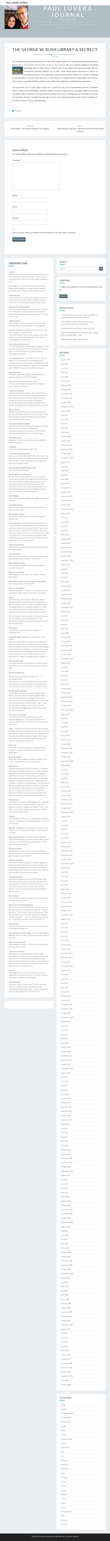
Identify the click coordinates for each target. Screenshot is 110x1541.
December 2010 (66, 1158)
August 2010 (65, 1175)
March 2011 (65, 1145)
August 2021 (65, 611)
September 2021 (67, 607)
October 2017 (66, 808)
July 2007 (64, 1333)
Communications (67, 1413)
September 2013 (67, 1017)
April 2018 (64, 782)
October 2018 (66, 757)
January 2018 (65, 795)
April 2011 (64, 1141)
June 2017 (64, 825)
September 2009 (67, 1222)
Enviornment (66, 1422)
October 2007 (66, 1320)
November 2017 (66, 804)
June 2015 (64, 928)
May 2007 (64, 1342)
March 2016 (65, 889)
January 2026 (65, 389)
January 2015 (65, 949)
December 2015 (66, 902)
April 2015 (64, 936)
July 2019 (64, 718)
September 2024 (67, 458)
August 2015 (65, 919)
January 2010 (65, 1205)
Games (63, 1430)
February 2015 (66, 945)
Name (15, 195)
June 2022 (64, 573)
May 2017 (64, 829)
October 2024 (66, 453)
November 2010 (66, 1162)
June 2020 (64, 671)
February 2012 (66, 1098)
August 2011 (65, 1124)
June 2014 (64, 979)
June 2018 (64, 774)
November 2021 (66, 599)
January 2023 (65, 543)
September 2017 (67, 812)
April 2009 (64, 1244)
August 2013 (65, 1021)
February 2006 (66, 1385)
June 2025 (64, 419)
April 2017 (64, 834)
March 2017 (65, 838)
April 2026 (64, 377)
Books (63, 1405)
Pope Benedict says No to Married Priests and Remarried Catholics (80, 128)
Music (63, 1473)
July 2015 (64, 923)
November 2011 (66, 1111)
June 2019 (64, 723)
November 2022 (66, 552)
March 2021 (65, 633)
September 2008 (67, 1273)
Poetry (63, 1482)
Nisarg (75, 1536)
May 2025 (64, 424)
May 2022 (64, 577)
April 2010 (64, 1192)
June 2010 (64, 1184)
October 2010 (66, 1167)
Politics (18, 111)
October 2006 (66, 1372)
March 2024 (65, 483)
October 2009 (66, 1218)
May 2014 (64, 983)
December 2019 (66, 697)
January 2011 (65, 1154)
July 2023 (64, 518)
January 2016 (65, 898)
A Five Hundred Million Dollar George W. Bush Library (44, 65)
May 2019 (64, 727)
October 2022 (66, 556)
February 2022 (66, 586)
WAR (62, 1516)
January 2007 (65, 1359)
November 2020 (66, 650)
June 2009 (64, 1235)
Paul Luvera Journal (17, 2)
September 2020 (67, 659)
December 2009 (66, 1209)
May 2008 (64, 1291)
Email (15, 206)
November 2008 (66, 1265)
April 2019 (64, 731)
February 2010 (66, 1201)
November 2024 (66, 449)
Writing (63, 1524)
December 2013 (66, 1004)
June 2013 (64, 1030)
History (63, 1435)
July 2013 (64, 1026)
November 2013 (66, 1009)
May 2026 (64, 372)
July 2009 (64, 1231)
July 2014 (64, 975)
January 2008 (65, 1308)
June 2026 (64, 368)
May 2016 (64, 881)
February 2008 (66, 1303)
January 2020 (65, 693)
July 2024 (64, 466)
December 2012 (66, 1056)
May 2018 (64, 778)
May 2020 (64, 676)
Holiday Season (66, 1439)
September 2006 (67, 1376)
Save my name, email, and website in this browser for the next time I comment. (44, 232)
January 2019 (65, 744)
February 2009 (66, 1252)
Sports (63, 1503)
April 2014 (64, 987)
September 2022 (67, 560)
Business (64, 1409)
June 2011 (64, 1133)
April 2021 (64, 629)
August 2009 (65, 1227)
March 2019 (65, 735)
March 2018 (65, 787)
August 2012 (65, 1073)
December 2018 (66, 748)
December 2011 (66, 1107)
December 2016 (66, 851)
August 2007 (65, 1329)
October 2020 (66, 654)
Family (63, 1426)
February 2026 (66, 385)
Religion (64, 1494)
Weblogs (64, 1520)
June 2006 (64, 1380)
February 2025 (66, 436)
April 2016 (64, 885)
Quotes (63, 1490)
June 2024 (64, 471)
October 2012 (66, 1064)
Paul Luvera (58, 54)
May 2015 (64, 932)
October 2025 (66, 402)
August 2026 (65, 360)
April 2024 (64, 479)
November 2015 (66, 906)
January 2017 (65, 846)
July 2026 (64, 364)
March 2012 (65, 1094)
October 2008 (66, 1269)
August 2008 (65, 1278)
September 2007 (67, 1325)
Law (62, 1452)
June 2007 (64, 1338)
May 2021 (64, 624)
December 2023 (66, 496)
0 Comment (70, 54)
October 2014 (66, 962)
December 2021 (66, 594)
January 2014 (65, 1000)
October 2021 (66, 603)
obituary (64, 1477)
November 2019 (66, 701)
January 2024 (65, 492)
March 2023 (65, 535)
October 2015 (66, 910)
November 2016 (66, 855)
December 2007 (66, 1312)
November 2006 (66, 1367)
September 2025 (67, 407)
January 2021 (65, 641)
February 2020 (66, 688)
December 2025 (66, 394)
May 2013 (64, 1034)
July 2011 (64, 1128)
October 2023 (66, 505)
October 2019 (66, 705)
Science (63, 1499)
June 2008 (64, 1286)
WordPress (60, 1536)
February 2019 (66, 740)
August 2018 (65, 765)
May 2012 (64, 1086)
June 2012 (64, 1081)
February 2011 (66, 1150)
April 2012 (64, 1090)
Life (62, 1456)
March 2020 (65, 684)
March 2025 (65, 432)
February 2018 (66, 791)
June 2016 (64, 876)
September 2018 (67, 761)
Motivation (65, 1469)
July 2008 (64, 1282)
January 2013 (65, 1051)
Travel (63, 1507)
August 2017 (65, 817)
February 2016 (66, 893)
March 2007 (65, 1350)
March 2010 (65, 1197)
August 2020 (65, 663)
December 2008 (66, 1261)
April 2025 (64, 428)
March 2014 (65, 992)
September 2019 (67, 710)
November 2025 (66, 398)
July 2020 (64, 667)
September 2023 (67, 509)
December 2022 (66, 547)
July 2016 (64, 872)
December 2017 (66, 799)
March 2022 (65, 582)
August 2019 (65, 714)
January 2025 (65, 441)
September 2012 (67, 1069)
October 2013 (66, 1013)
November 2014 (66, 957)
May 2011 (64, 1137)
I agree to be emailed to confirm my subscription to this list (80, 288)
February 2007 (66, 1355)
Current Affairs (66, 1417)
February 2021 (66, 637)
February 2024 (66, 488)
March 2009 (65, 1248)
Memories (64, 1464)
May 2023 (64, 526)
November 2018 (66, 752)
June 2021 (64, 620)
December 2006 (66, 1363)
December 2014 (66, 953)
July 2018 (64, 770)
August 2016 (65, 868)
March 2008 (65, 1299)
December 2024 (66, 445)
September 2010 (67, 1171)
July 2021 (64, 616)
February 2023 (66, 539)
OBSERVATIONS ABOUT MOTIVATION (74, 339)
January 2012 (65, 1103)
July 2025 (64, 415)
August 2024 (65, 462)
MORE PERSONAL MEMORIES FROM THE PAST (78, 328)
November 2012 (66, 1060)
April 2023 (64, 530)
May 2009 (64, 1239)
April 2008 (64, 1295)
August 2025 (65, 411)
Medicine (64, 1460)
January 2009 (65, 1256)
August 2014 (65, 970)
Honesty (64, 1443)
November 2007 (66, 1316)
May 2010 (64, 1188)
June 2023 (64, 522)
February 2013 (66, 1047)
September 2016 (67, 863)
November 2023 (66, 500)
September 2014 (67, 966)
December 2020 (66, 646)
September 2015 (67, 915)
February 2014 (66, 996)
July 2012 (64, 1077)
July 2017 (64, 821)
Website (15, 218)
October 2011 (66, 1115)
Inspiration (65, 1447)
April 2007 (64, 1346)
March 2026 (65, 381)
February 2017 (66, 842)
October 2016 (66, 859)
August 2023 (65, 513)
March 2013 (65, 1043)
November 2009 (66, 1214)
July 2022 (64, 569)
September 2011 (67, 1120)
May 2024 (64, 475)
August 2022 (65, 565)
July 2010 (64, 1180)
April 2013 (64, 1039)
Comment (17, 160)
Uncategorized (66, 1511)
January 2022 (65, 590)
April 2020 (64, 680)
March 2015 (65, 940)
